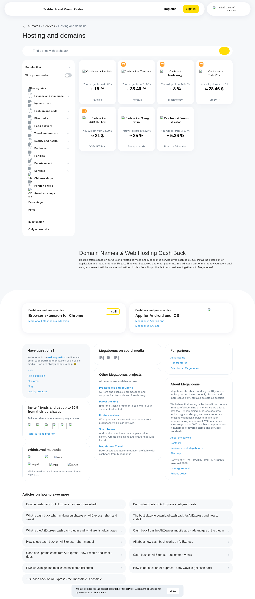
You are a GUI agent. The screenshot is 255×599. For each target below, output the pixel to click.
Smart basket (107, 429)
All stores (33, 380)
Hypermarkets (43, 103)
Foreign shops (43, 185)
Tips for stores (178, 362)
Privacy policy (178, 473)
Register (170, 8)
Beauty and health (46, 140)
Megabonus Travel (111, 446)
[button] (224, 51)
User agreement (180, 468)
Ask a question (57, 357)
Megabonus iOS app (147, 325)
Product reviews (109, 415)
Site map (175, 453)
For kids (39, 155)
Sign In (191, 8)
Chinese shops (44, 178)
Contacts (175, 442)
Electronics (41, 118)
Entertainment (43, 163)
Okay (173, 590)
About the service (180, 437)
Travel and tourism (46, 133)
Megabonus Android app (149, 320)
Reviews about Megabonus (186, 448)
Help (30, 370)
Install (113, 311)
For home (40, 148)
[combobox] (127, 51)
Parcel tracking (108, 401)
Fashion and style (45, 110)
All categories (37, 88)
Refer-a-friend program (41, 433)
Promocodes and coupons (116, 387)
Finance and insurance (49, 95)
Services (39, 170)
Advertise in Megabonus (184, 368)
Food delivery (43, 125)
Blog (30, 386)
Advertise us (177, 357)
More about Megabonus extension (48, 320)
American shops (44, 193)
